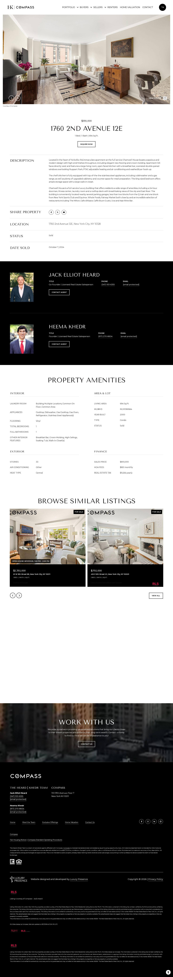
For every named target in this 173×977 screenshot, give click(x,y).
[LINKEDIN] (154, 821)
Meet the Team (28, 822)
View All (156, 596)
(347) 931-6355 (108, 284)
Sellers (98, 7)
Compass (14, 834)
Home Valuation (130, 7)
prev (11, 98)
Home (12, 822)
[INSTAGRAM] (148, 821)
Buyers (84, 7)
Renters (112, 7)
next (17, 98)
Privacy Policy (155, 879)
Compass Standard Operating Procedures (45, 840)
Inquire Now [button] (86, 144)
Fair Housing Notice (18, 840)
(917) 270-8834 (105, 336)
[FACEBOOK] (141, 821)
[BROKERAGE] (160, 821)
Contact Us (90, 822)
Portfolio (68, 7)
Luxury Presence (79, 879)
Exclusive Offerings (50, 822)
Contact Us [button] (86, 744)
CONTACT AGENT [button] (59, 292)
